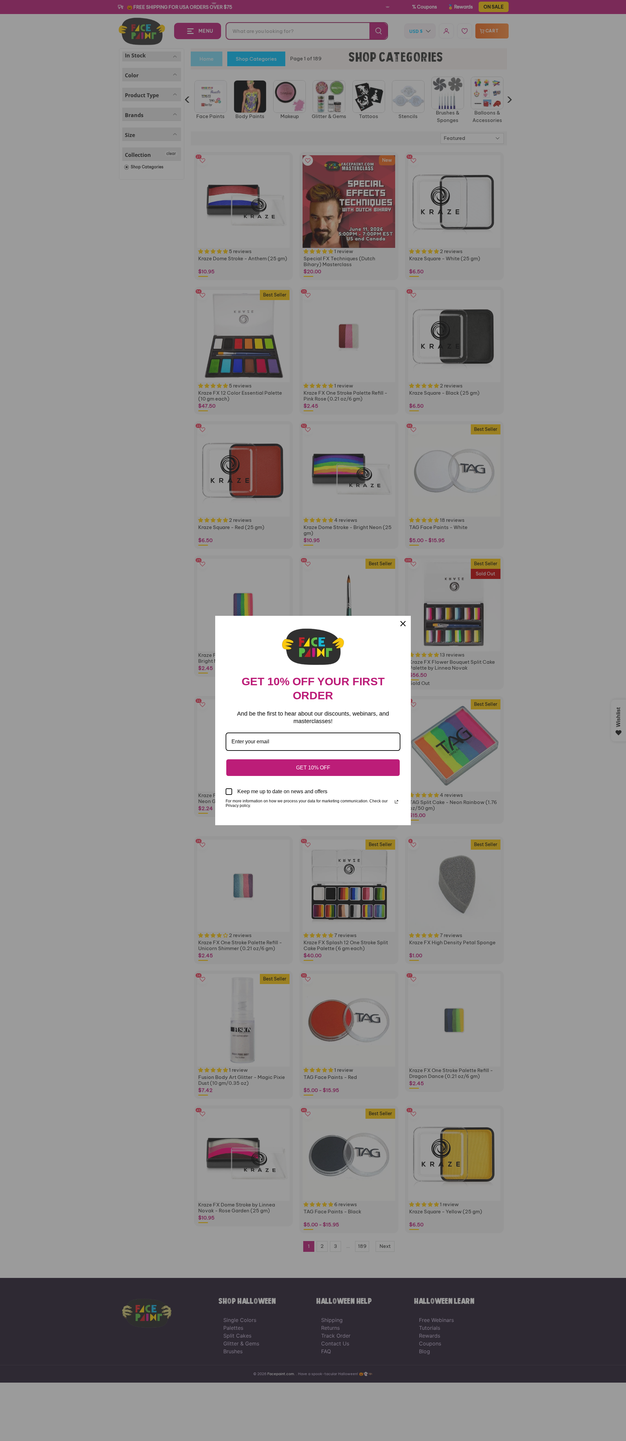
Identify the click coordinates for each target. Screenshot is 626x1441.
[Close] (403, 623)
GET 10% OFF (313, 767)
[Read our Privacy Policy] (396, 802)
